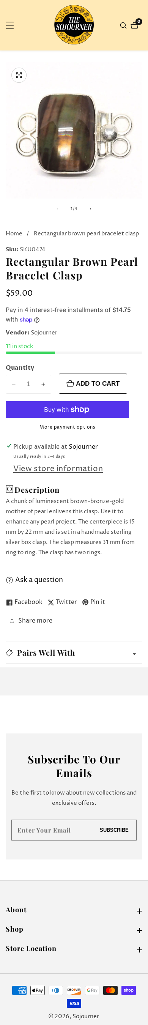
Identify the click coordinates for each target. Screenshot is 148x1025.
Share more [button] (35, 621)
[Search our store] (124, 25)
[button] (74, 652)
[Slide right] (90, 208)
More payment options (67, 427)
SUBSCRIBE (114, 830)
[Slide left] (57, 208)
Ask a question (39, 580)
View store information (58, 469)
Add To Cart (98, 383)
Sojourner (85, 1016)
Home (14, 234)
